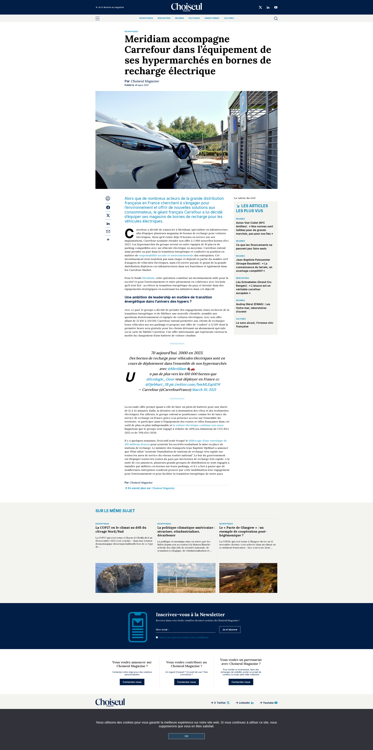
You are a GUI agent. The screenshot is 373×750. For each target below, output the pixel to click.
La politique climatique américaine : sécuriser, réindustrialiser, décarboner (186, 531)
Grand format (211, 18)
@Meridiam (177, 368)
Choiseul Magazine (145, 81)
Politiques (194, 18)
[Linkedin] (268, 7)
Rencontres (164, 18)
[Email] (108, 231)
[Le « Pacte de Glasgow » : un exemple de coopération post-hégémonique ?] (248, 578)
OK (187, 736)
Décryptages (146, 18)
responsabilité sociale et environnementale (166, 255)
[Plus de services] (108, 239)
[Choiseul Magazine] (131, 702)
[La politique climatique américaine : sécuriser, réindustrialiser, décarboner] (186, 578)
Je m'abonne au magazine (111, 7)
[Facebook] (108, 207)
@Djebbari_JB (156, 384)
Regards (179, 18)
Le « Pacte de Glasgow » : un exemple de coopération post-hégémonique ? (243, 531)
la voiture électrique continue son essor (198, 425)
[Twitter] (260, 7)
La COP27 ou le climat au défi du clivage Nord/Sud (120, 529)
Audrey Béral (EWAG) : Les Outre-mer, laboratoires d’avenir (253, 308)
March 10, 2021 (204, 389)
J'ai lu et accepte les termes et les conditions (183, 637)
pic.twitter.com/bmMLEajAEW (194, 384)
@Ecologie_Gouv (160, 379)
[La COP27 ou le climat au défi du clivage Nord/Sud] (124, 578)
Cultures (229, 18)
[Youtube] (275, 7)
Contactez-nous (132, 682)
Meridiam (148, 278)
